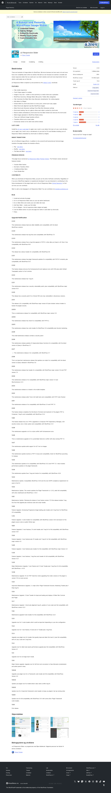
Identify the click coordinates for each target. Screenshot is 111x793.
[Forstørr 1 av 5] (28, 719)
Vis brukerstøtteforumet (79, 138)
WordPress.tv (50, 775)
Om (7, 768)
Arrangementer (70, 770)
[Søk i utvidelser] (22, 16)
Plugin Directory (10, 7)
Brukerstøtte (95, 62)
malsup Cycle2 (47, 82)
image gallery (96, 87)
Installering (32, 62)
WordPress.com (91, 768)
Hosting (8, 772)
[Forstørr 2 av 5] (28, 728)
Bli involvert (69, 768)
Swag (68, 775)
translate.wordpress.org (61, 189)
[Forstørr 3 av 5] (47, 719)
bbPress (89, 772)
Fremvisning (29, 768)
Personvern (9, 775)
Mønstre (28, 775)
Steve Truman (26, 55)
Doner (68, 772)
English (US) (96, 84)
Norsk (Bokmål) (24, 783)
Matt (88, 770)
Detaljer (15, 62)
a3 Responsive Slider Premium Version (38, 159)
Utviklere (48, 772)
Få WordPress (104, 2)
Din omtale (76, 125)
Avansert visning (77, 98)
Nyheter (8, 770)
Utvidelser (28, 772)
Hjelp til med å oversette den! (69, 11)
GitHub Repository (57, 183)
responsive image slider (93, 90)
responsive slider (95, 93)
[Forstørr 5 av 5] (66, 730)
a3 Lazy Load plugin (23, 129)
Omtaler (23, 62)
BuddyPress (90, 775)
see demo (20, 147)
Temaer (28, 770)
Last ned (96, 54)
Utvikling (40, 62)
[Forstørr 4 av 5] (66, 719)
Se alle (97, 125)
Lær (47, 768)
